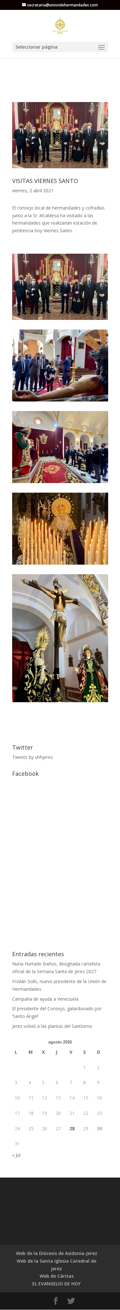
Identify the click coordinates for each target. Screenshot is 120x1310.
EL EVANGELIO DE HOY (56, 1284)
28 (72, 1128)
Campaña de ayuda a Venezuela (45, 999)
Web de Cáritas (57, 1276)
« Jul (16, 1155)
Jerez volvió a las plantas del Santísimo (52, 1026)
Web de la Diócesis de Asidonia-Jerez (56, 1253)
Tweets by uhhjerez (32, 757)
